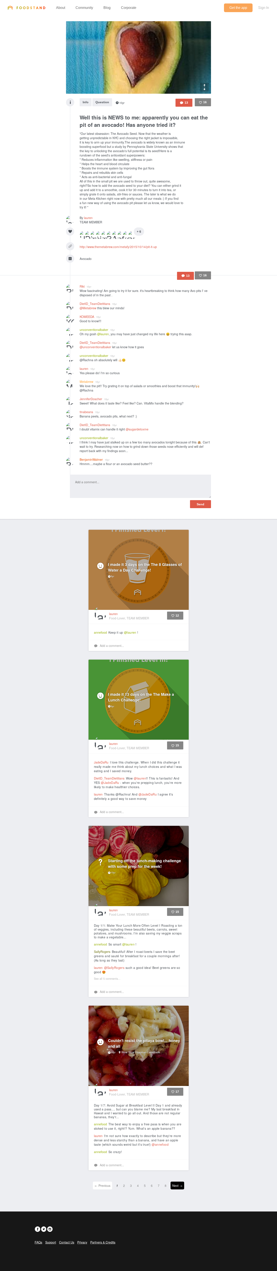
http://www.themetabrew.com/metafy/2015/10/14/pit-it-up (118, 247)
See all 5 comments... (107, 979)
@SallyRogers (114, 968)
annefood (100, 632)
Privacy (82, 1242)
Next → (177, 1185)
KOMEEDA (90, 316)
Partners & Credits (102, 1242)
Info (86, 102)
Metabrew (90, 381)
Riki (85, 286)
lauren (88, 218)
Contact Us (66, 1242)
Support (50, 1242)
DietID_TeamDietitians (98, 303)
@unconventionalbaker (95, 347)
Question (102, 102)
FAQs (38, 1242)
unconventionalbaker (97, 329)
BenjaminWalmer (95, 459)
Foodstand (26, 7)
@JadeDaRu (110, 783)
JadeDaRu (101, 762)
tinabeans (90, 412)
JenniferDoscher (94, 399)
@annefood (160, 1144)
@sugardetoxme (137, 429)
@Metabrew (88, 308)
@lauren (103, 334)
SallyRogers (102, 951)
